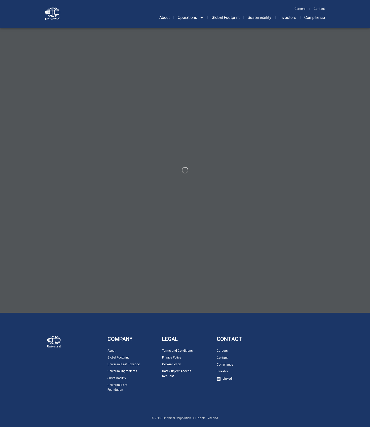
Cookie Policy (171, 364)
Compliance (314, 17)
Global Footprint (226, 17)
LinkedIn (228, 378)
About (164, 17)
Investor (222, 371)
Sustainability (259, 17)
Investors (287, 17)
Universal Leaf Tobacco (123, 364)
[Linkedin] (219, 379)
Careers (300, 9)
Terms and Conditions (177, 350)
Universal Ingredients (122, 371)
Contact (319, 9)
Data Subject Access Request (176, 373)
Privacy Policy (171, 357)
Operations (187, 17)
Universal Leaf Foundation (117, 387)
